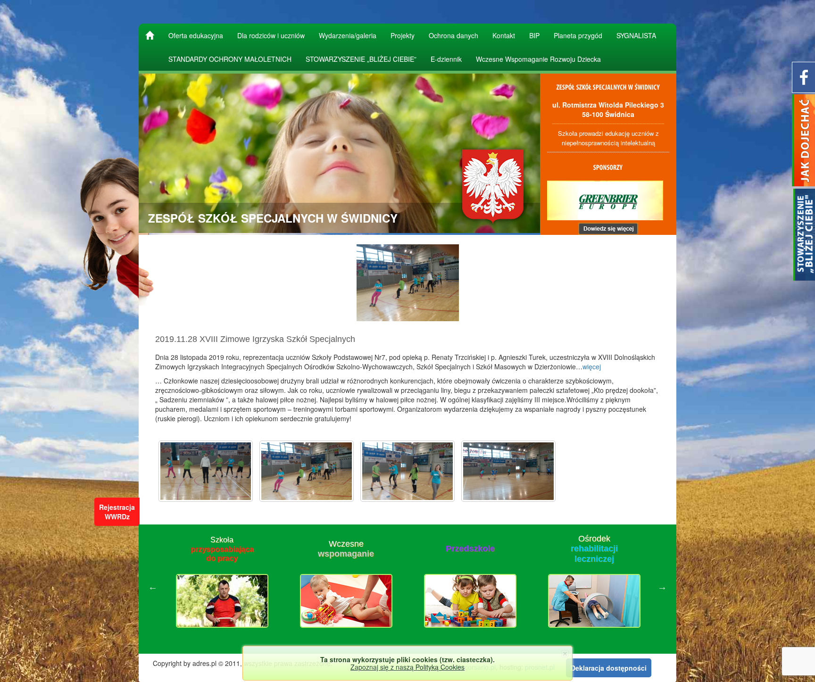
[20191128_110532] (508, 471)
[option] (222, 586)
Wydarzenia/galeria (347, 35)
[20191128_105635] (407, 471)
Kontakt (503, 35)
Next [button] (662, 586)
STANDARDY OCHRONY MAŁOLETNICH (229, 59)
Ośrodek (470, 549)
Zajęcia (594, 549)
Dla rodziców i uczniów (271, 35)
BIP (534, 35)
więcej (591, 366)
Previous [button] (153, 586)
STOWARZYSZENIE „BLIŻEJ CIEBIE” (361, 59)
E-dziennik (446, 59)
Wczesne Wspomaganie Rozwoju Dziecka (538, 59)
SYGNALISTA (636, 35)
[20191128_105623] (306, 471)
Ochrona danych (453, 35)
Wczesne (222, 549)
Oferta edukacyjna (195, 35)
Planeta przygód (578, 35)
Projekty (403, 35)
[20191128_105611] (205, 471)
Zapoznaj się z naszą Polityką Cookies (407, 667)
